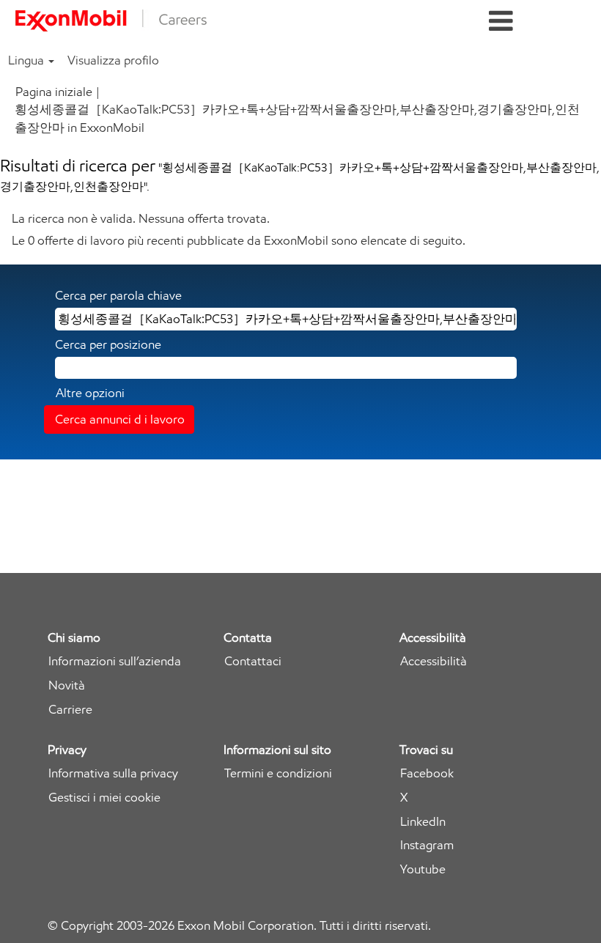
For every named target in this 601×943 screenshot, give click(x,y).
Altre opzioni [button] (90, 392)
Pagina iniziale (53, 91)
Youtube (423, 869)
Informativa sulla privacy (113, 773)
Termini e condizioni (278, 773)
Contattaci (252, 661)
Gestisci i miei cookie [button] (104, 798)
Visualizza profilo (113, 60)
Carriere (70, 710)
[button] (501, 21)
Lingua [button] (27, 60)
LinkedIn (423, 822)
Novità (66, 685)
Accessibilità (433, 661)
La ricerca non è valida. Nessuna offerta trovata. (141, 218)
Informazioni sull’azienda (114, 661)
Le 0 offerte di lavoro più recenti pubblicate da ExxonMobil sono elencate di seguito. (238, 240)
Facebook (427, 773)
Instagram (427, 845)
